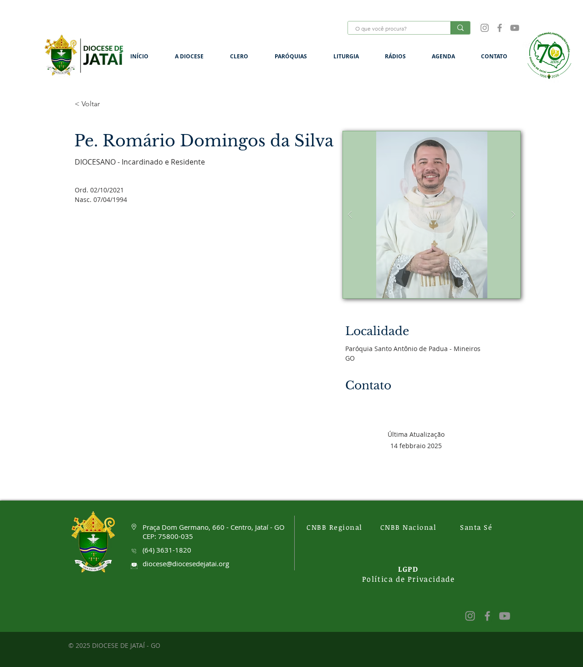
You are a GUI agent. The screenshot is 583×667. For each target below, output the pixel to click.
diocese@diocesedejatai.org (186, 563)
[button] (195, 56)
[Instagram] (484, 27)
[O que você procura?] (460, 27)
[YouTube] (514, 27)
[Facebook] (499, 27)
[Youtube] (504, 616)
